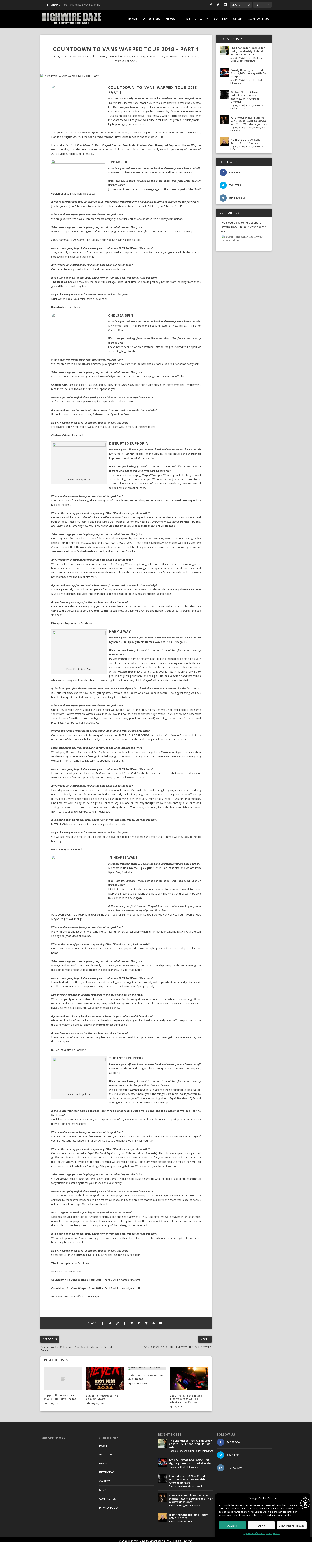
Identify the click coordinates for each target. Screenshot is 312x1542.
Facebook (74, 307)
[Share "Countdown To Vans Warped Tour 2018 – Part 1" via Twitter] (110, 1323)
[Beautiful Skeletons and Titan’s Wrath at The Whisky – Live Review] (189, 1378)
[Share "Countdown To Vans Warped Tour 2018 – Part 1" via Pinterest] (131, 1323)
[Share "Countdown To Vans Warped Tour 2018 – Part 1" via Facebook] (102, 1323)
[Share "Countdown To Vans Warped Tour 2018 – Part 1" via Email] (160, 1323)
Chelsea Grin (99, 56)
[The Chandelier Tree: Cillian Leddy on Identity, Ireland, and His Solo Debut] (224, 50)
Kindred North (237, 108)
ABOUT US (151, 19)
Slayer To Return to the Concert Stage (102, 1397)
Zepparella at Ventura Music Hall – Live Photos (60, 1397)
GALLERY (221, 19)
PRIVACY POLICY (109, 1507)
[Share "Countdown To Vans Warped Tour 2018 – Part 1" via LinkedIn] (138, 1323)
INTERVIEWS (194, 19)
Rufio (233, 149)
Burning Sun (260, 127)
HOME (133, 19)
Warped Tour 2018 (126, 61)
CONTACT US (258, 19)
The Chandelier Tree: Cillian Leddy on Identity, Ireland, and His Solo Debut (247, 51)
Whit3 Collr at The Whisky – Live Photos (146, 1377)
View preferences (292, 1525)
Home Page (92, 1296)
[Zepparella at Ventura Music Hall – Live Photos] (63, 1378)
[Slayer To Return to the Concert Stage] (105, 1378)
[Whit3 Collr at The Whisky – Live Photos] (147, 1368)
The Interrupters (188, 56)
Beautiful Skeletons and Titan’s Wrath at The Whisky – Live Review (186, 1399)
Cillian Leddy (236, 60)
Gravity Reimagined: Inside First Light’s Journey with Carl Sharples (249, 73)
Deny (261, 1525)
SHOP (237, 19)
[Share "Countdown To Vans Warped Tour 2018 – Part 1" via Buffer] (146, 1323)
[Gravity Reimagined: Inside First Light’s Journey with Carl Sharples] (224, 72)
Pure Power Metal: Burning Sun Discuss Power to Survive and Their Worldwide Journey (248, 121)
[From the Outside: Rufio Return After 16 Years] (224, 141)
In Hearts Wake (155, 56)
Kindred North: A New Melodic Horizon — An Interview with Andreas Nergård (244, 97)
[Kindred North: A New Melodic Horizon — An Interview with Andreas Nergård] (224, 94)
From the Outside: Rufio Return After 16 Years (245, 141)
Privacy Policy (273, 1533)
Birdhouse (259, 58)
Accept (232, 1525)
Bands (73, 56)
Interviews (172, 56)
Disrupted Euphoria (119, 56)
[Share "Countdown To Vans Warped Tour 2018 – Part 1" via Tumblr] (124, 1323)
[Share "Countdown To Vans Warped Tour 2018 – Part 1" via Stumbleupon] (153, 1323)
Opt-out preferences (254, 1533)
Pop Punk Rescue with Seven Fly (81, 4)
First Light (258, 80)
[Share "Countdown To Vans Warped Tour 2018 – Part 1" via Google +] (117, 1323)
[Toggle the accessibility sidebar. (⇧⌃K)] (305, 1503)
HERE (161, 137)
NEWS (170, 19)
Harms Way (138, 56)
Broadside (84, 56)
